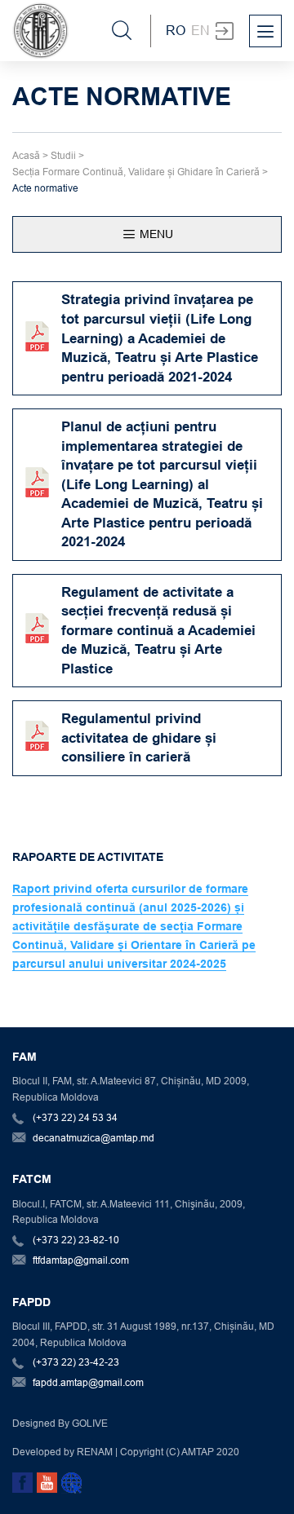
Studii (63, 155)
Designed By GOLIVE (60, 1423)
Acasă (26, 155)
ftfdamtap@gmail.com (81, 1260)
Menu (154, 234)
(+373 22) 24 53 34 (75, 1117)
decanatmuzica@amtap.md (93, 1138)
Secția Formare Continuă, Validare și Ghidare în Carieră (136, 172)
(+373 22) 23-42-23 (76, 1362)
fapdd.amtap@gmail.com (88, 1382)
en (200, 30)
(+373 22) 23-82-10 (76, 1240)
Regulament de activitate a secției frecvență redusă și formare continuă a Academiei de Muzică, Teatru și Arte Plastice (158, 631)
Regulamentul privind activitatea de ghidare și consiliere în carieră (138, 738)
